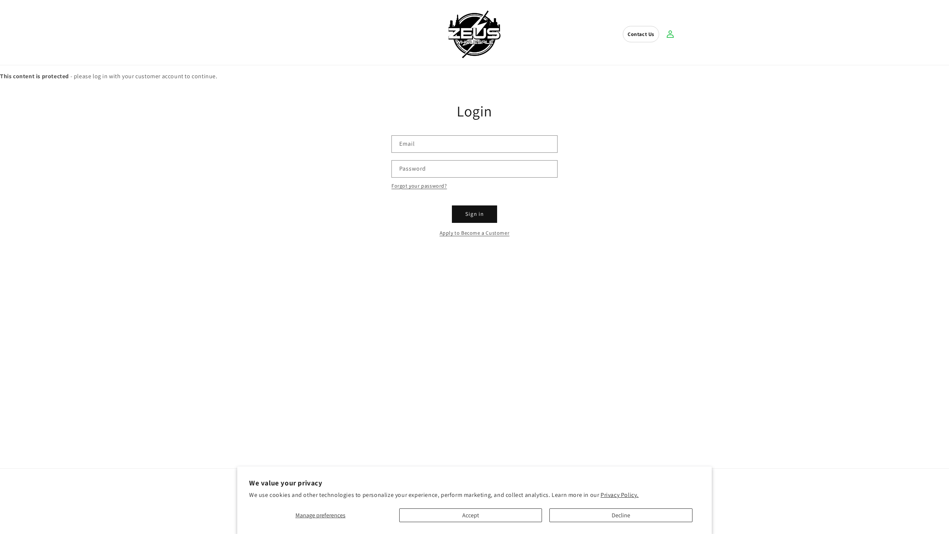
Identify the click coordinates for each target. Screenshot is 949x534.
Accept (470, 515)
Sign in (474, 213)
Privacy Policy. (620, 495)
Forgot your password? (419, 185)
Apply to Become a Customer (475, 233)
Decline (621, 515)
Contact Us (641, 34)
